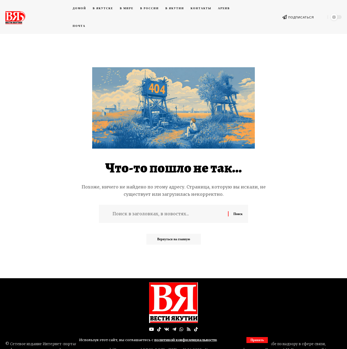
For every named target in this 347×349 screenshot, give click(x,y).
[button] (257, 340)
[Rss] (188, 329)
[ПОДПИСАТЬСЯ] (284, 17)
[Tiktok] (196, 329)
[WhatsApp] (181, 329)
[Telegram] (174, 329)
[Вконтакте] (167, 329)
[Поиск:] (168, 214)
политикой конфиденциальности (185, 340)
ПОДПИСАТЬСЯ (301, 17)
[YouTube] (151, 329)
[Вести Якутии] (173, 302)
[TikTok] (159, 329)
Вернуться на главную (173, 239)
